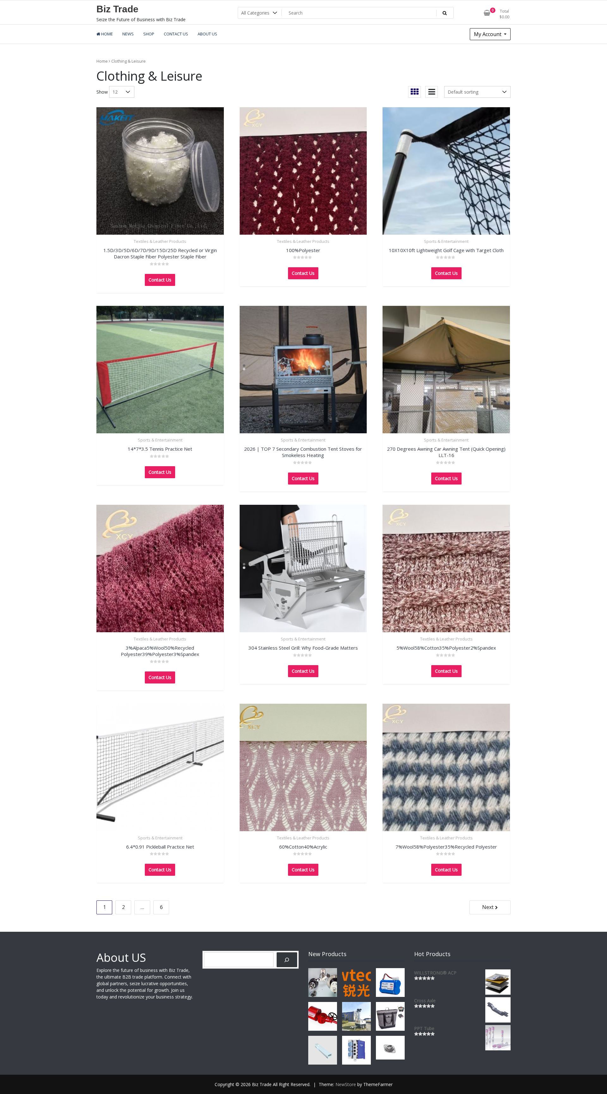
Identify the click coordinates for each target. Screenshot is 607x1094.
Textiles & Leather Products (160, 241)
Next (488, 907)
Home (102, 61)
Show (102, 92)
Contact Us (160, 280)
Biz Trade (117, 9)
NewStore (345, 1084)
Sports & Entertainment (446, 241)
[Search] (287, 959)
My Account (488, 34)
